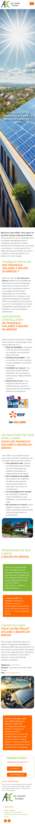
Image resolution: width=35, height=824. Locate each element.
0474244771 (15, 665)
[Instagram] (9, 820)
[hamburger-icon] (32, 3)
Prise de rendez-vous (17, 774)
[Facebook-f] (5, 820)
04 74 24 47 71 (15, 768)
